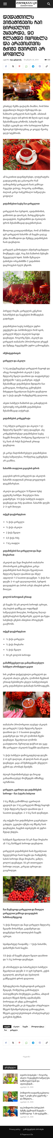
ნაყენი (25, 1026)
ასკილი (16, 1026)
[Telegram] (33, 66)
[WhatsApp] (26, 66)
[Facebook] (6, 66)
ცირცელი (14, 1030)
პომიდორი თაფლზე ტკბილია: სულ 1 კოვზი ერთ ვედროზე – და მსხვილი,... (34, 1096)
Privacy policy (14, 1129)
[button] (5, 4)
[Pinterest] (19, 66)
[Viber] (40, 66)
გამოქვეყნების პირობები (33, 1129)
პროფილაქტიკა (37, 1026)
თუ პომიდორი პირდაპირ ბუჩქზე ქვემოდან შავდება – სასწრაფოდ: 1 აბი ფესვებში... (34, 1111)
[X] (13, 66)
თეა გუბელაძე (15, 60)
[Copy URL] (46, 66)
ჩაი (5, 1030)
